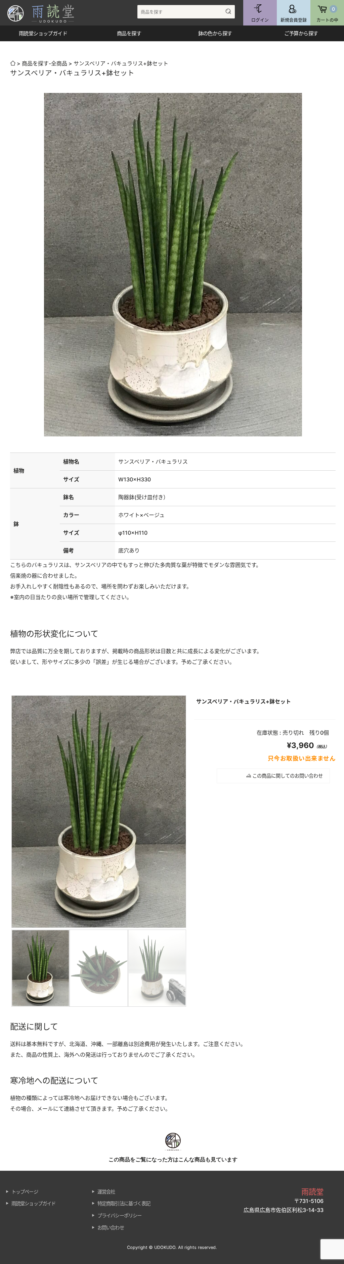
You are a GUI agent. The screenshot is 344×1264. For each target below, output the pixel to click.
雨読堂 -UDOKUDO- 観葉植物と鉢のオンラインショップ (45, 13)
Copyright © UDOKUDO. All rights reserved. (172, 1247)
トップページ (24, 1192)
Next (196, 851)
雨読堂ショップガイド (33, 1203)
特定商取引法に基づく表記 (123, 1203)
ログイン (260, 19)
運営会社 (106, 1192)
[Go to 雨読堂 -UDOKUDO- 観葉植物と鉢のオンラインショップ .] (12, 63)
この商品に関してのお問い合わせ (287, 776)
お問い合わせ (110, 1227)
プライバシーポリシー (119, 1215)
